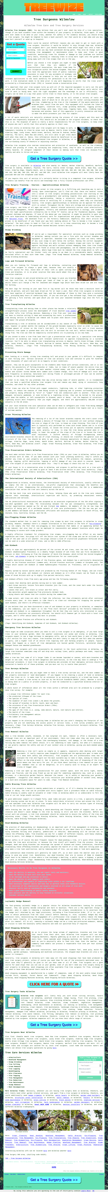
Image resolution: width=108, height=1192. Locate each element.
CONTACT (90, 14)
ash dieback (21, 556)
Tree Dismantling (21, 1140)
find (12, 1036)
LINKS (79, 14)
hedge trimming (35, 1095)
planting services (92, 1100)
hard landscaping (52, 1102)
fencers (86, 1098)
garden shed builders (90, 1095)
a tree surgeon (70, 1093)
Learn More (85, 1191)
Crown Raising (90, 1140)
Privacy (101, 1174)
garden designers (82, 1102)
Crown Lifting (68, 1145)
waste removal (63, 1098)
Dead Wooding (36, 1136)
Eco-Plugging (90, 1136)
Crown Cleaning (19, 1136)
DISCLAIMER (98, 14)
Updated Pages (21, 1174)
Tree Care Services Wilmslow (23, 1052)
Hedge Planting (53, 1142)
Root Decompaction (52, 1140)
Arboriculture (22, 1145)
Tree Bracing (90, 1142)
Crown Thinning (84, 1145)
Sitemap (6, 1174)
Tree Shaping (73, 1138)
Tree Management (26, 1138)
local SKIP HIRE (41, 1104)
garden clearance (13, 1104)
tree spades (71, 311)
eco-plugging (95, 524)
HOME (74, 14)
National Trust (16, 219)
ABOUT (84, 14)
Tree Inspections (88, 1138)
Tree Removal (20, 1142)
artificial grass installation (29, 1098)
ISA (57, 506)
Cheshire (53, 1016)
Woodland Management (55, 1136)
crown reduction (52, 1002)
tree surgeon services (25, 1016)
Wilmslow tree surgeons (32, 996)
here (54, 1048)
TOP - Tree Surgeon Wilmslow (17, 1158)
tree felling (47, 1014)
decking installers (71, 1104)
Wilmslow (37, 165)
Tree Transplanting (57, 1138)
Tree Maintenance (36, 1142)
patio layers (61, 1095)
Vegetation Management (72, 1140)
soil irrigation (22, 1102)
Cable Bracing (74, 1136)
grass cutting (40, 1100)
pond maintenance (12, 1100)
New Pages (13, 1174)
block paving (65, 1100)
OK (93, 1191)
